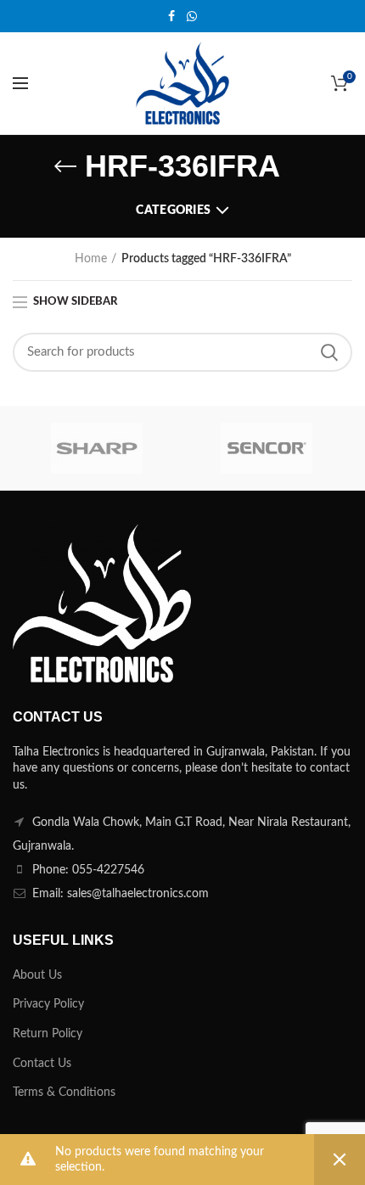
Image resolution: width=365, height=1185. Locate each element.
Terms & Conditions (64, 1092)
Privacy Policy (48, 1004)
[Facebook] (171, 16)
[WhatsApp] (192, 16)
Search (329, 352)
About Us (37, 975)
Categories (173, 210)
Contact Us (42, 1064)
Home (91, 259)
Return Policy (47, 1034)
